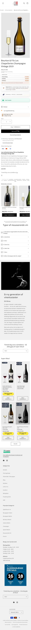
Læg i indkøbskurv (9, 215)
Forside (2, 10)
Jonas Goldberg (25, 620)
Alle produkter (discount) (17, 179)
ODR (4, 500)
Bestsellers (23, 179)
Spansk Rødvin (6, 529)
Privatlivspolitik (7, 496)
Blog (4, 480)
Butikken (5, 483)
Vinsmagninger (6, 473)
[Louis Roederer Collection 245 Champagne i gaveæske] (9, 196)
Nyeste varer (24, 180)
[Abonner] (26, 351)
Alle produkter (8, 10)
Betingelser (6, 493)
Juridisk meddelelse (16, 626)
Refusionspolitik (8, 622)
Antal (2, 118)
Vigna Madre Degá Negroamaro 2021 (21, 386)
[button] (3, 3)
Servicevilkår (7, 624)
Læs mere (3, 168)
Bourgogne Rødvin (7, 516)
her (17, 172)
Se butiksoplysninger (8, 142)
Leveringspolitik (15, 624)
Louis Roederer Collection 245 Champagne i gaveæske (9, 208)
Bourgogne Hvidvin (7, 513)
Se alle (15, 443)
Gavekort (5, 490)
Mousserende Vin (19, 180)
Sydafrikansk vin (7, 509)
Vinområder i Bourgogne (9, 476)
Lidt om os (5, 486)
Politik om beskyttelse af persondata (20, 622)
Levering (2, 71)
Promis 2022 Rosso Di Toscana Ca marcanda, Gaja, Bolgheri (7, 387)
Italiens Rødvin (6, 523)
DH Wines (8, 620)
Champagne (5, 180)
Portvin (5, 536)
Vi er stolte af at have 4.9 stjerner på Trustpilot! (12, 455)
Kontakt (5, 469)
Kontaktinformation (23, 624)
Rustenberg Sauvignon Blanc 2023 (7, 427)
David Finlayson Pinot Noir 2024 (22, 427)
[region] (15, 201)
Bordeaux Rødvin (7, 519)
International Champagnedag (12, 180)
